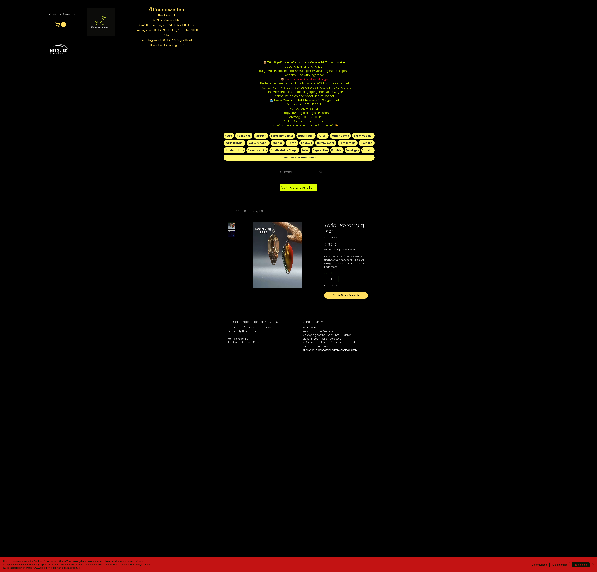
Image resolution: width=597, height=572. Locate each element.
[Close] (593, 565)
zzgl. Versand (347, 249)
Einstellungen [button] (539, 564)
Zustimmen (581, 564)
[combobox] (301, 172)
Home (231, 211)
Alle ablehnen (559, 564)
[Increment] (336, 279)
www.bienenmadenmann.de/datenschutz (57, 568)
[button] (61, 24)
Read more (330, 266)
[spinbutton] (331, 279)
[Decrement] (327, 279)
